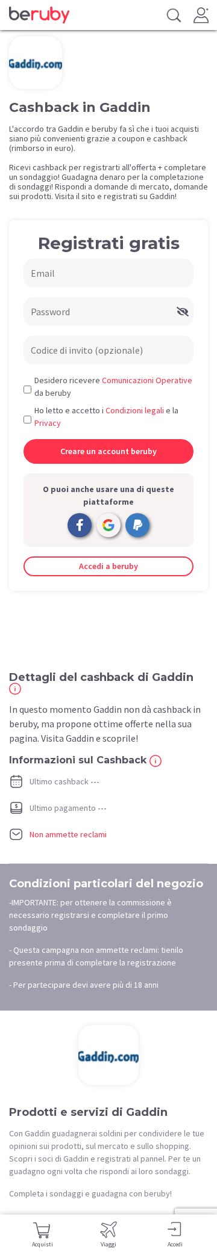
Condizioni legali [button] (134, 410)
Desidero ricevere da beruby (113, 386)
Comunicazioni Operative (147, 380)
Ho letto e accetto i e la (106, 416)
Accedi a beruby (108, 566)
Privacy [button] (47, 422)
